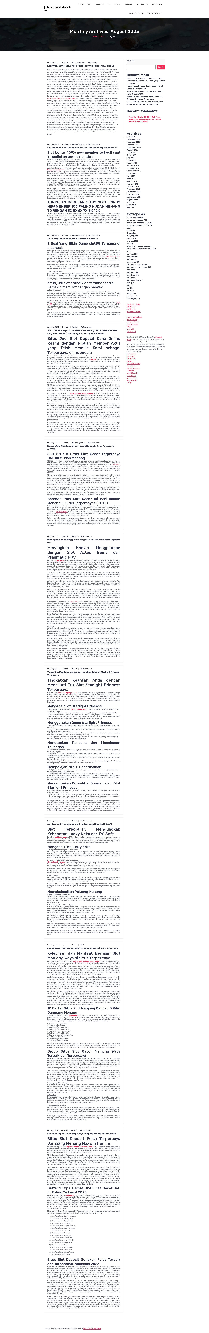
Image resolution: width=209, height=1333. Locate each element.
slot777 (130, 285)
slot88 (93, 360)
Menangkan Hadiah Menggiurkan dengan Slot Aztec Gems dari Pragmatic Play (83, 541)
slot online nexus (62, 511)
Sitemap (118, 4)
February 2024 (133, 184)
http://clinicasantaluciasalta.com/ (79, 1147)
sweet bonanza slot (79, 709)
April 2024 (131, 179)
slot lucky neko (61, 837)
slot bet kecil (132, 257)
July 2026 (131, 137)
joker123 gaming (132, 373)
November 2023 (133, 192)
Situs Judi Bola (142, 4)
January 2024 (133, 186)
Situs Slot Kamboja (136, 13)
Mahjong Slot (157, 4)
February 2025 (133, 166)
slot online (116, 465)
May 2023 (131, 207)
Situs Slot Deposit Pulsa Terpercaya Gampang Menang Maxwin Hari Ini (81, 1133)
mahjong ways (74, 1015)
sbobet (130, 244)
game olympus (132, 378)
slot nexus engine (113, 256)
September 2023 (134, 197)
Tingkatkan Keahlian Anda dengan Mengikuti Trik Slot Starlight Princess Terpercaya (83, 673)
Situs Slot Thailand (154, 13)
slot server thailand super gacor (86, 961)
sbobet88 (130, 371)
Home (81, 4)
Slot (109, 4)
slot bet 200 (132, 254)
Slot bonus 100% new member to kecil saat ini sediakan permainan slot (82, 148)
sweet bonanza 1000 (134, 317)
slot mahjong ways (133, 368)
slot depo (131, 270)
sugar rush (74, 602)
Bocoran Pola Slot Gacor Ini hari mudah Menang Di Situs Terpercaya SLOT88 (80, 447)
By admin (65, 63)
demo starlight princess (67, 693)
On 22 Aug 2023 (53, 327)
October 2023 (133, 194)
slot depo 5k (131, 307)
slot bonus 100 (133, 262)
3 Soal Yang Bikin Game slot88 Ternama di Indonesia (72, 239)
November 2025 (133, 142)
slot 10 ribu (130, 356)
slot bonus (131, 259)
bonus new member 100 (56, 170)
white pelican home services (82, 394)
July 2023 (131, 202)
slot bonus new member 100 (139, 267)
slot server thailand (133, 363)
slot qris (130, 283)
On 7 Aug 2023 (52, 1130)
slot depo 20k (133, 275)
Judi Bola (100, 4)
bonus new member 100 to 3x (139, 223)
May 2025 (131, 158)
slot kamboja (131, 354)
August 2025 (132, 150)
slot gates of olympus (56, 862)
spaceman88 (132, 296)
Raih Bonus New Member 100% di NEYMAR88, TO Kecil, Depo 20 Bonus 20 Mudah (145, 119)
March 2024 (132, 181)
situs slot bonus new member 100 (141, 249)
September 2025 (134, 147)
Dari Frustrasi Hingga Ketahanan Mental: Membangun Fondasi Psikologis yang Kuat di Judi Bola (146, 81)
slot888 (130, 291)
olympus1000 (132, 241)
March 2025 (132, 163)
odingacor (70, 1195)
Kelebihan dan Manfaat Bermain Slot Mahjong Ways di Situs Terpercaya (82, 948)
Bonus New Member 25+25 (139, 117)
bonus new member (135, 217)
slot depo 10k (132, 272)
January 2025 (133, 168)
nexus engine (131, 366)
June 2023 (131, 205)
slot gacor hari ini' (134, 280)
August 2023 (132, 200)
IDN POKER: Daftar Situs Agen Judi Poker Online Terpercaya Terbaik (80, 66)
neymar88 (131, 238)
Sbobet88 (128, 4)
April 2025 (131, 160)
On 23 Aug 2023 (53, 144)
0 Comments (94, 63)
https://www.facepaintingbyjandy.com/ (61, 98)
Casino (89, 4)
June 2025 (131, 155)
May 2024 (131, 176)
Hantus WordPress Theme (92, 1328)
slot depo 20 (131, 331)
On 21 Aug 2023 (52, 443)
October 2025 (133, 145)
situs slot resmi (132, 324)
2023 (103, 36)
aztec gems (59, 560)
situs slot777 (131, 375)
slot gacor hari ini (133, 322)
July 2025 (131, 153)
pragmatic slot (132, 380)
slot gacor (131, 278)
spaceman (131, 293)
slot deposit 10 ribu (133, 304)
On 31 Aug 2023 (52, 63)
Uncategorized (79, 63)
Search (130, 60)
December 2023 (133, 189)
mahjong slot (132, 236)
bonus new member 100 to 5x (139, 225)
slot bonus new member (137, 264)
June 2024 (131, 173)
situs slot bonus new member (139, 246)
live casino (131, 233)
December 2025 (133, 139)
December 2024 (134, 171)
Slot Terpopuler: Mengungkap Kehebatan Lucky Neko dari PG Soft (79, 824)
